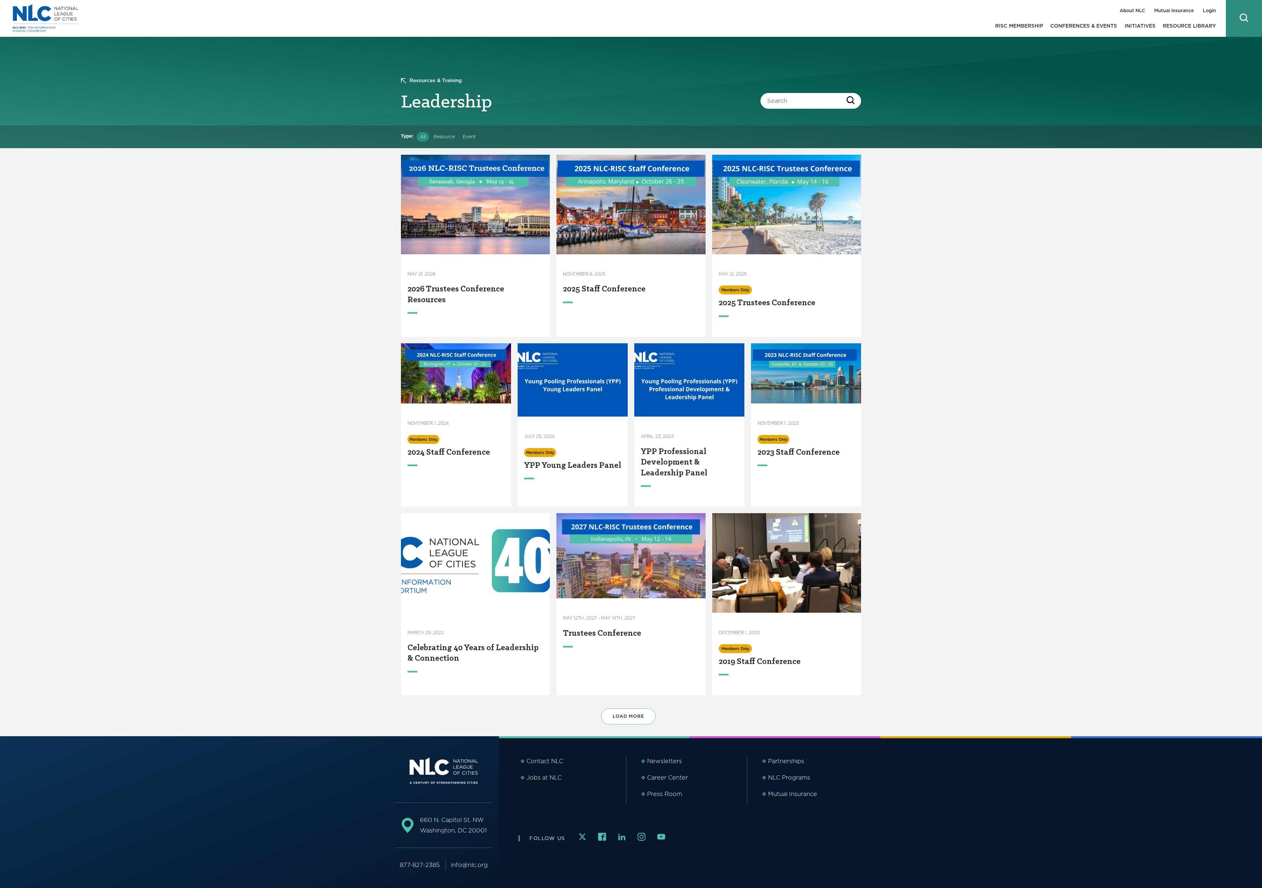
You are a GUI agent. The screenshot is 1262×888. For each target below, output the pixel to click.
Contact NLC (544, 761)
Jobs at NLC (544, 777)
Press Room (664, 793)
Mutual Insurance (1174, 10)
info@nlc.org (469, 864)
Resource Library (1189, 26)
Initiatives (1140, 26)
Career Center (667, 777)
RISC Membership (1019, 26)
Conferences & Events (1083, 26)
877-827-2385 (420, 864)
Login (1209, 10)
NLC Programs (789, 777)
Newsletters (664, 761)
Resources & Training (435, 80)
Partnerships (786, 761)
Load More (628, 716)
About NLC (1132, 10)
